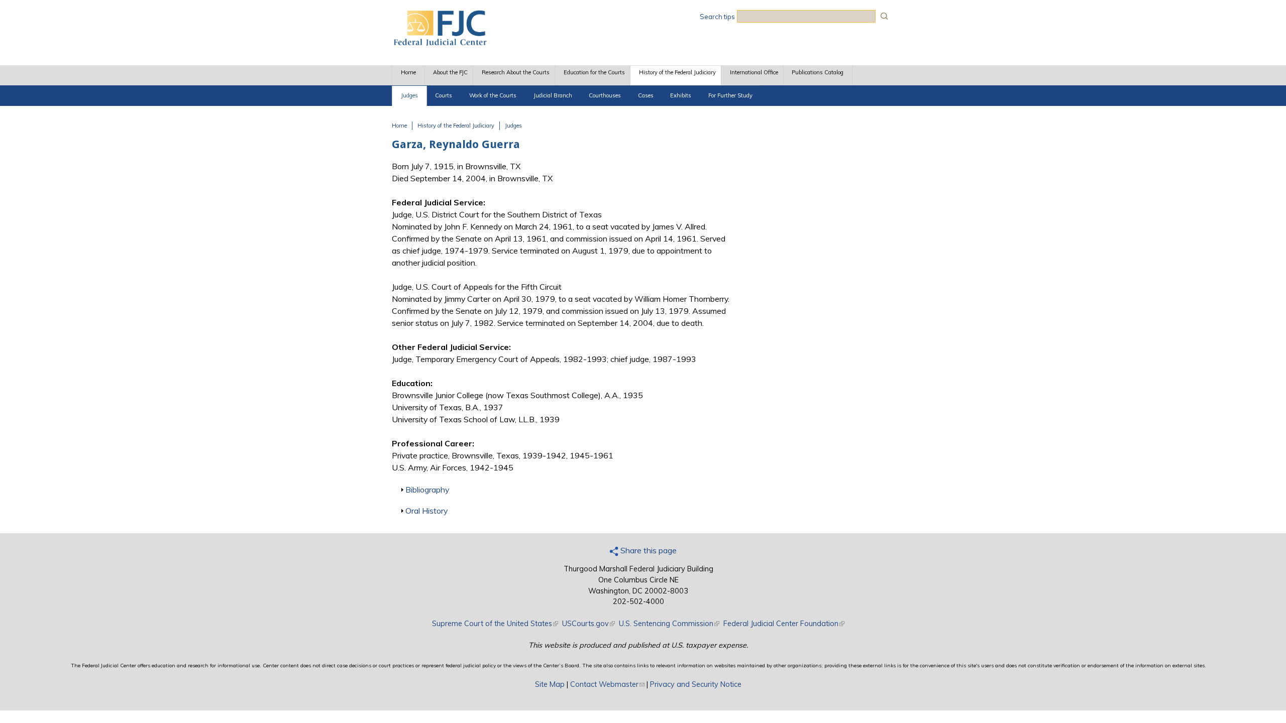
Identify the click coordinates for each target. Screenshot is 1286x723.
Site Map (550, 684)
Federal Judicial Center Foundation (783, 623)
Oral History (426, 511)
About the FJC (450, 72)
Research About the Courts (516, 72)
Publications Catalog (817, 72)
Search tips (717, 17)
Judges (409, 95)
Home (408, 72)
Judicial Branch (552, 95)
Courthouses (605, 95)
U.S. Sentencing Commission (669, 623)
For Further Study (730, 95)
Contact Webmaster (607, 684)
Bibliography (427, 490)
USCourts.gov (588, 623)
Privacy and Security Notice (695, 684)
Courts (443, 95)
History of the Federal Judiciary (677, 72)
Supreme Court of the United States (495, 623)
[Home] (439, 43)
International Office (754, 72)
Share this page (647, 550)
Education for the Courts (594, 72)
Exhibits (680, 95)
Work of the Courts (492, 95)
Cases (646, 95)
